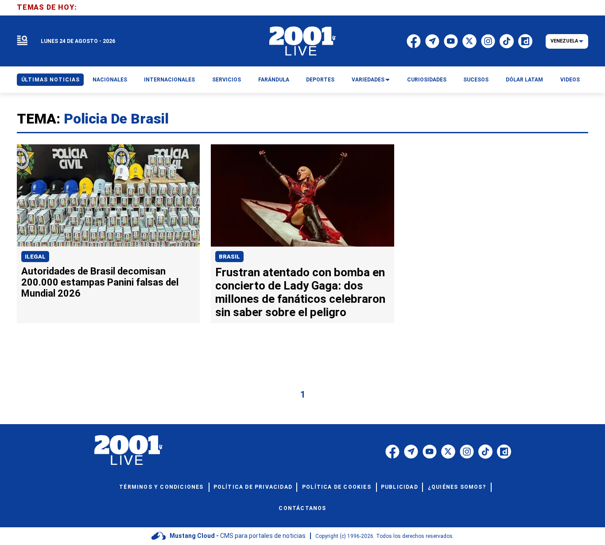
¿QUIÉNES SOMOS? (457, 487)
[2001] (302, 41)
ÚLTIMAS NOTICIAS (50, 80)
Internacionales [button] (169, 80)
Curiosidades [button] (426, 80)
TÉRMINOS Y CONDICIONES (161, 487)
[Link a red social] (392, 452)
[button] (22, 41)
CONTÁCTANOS (302, 508)
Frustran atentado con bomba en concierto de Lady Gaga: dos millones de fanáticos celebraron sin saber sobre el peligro (300, 292)
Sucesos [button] (476, 80)
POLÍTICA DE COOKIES (336, 487)
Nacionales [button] (110, 80)
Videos (570, 80)
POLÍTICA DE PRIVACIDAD (252, 487)
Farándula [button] (273, 80)
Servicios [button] (226, 80)
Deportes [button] (320, 80)
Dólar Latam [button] (524, 80)
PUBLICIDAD (399, 487)
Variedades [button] (368, 80)
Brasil (229, 256)
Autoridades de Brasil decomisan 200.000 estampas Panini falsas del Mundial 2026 (99, 282)
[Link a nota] (108, 195)
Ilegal (35, 256)
